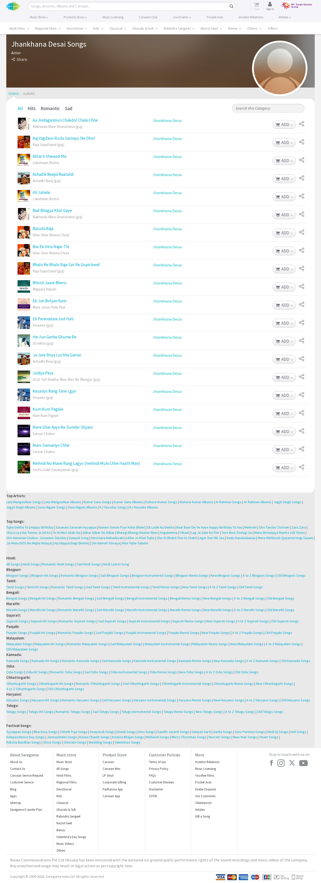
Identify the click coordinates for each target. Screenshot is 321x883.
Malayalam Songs (19, 644)
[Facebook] (271, 763)
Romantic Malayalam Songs (87, 644)
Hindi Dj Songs (277, 731)
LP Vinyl (108, 775)
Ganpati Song (79, 538)
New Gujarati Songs (220, 621)
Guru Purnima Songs (250, 731)
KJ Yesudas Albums (143, 507)
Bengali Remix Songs (185, 598)
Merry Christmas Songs (189, 737)
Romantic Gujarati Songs (77, 621)
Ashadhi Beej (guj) (47, 181)
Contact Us (17, 769)
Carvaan (108, 762)
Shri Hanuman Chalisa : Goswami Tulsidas (36, 538)
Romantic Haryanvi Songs (81, 700)
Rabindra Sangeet (177, 28)
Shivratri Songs (75, 742)
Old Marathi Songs (280, 610)
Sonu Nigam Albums (82, 507)
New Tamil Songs (194, 587)
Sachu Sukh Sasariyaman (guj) (55, 470)
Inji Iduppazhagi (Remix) (71, 543)
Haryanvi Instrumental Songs (155, 700)
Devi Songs (146, 731)
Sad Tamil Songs (98, 587)
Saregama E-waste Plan (26, 809)
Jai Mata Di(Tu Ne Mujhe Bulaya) (29, 543)
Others (253, 28)
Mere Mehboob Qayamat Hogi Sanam (285, 538)
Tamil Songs (15, 587)
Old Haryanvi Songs (295, 700)
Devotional (75, 28)
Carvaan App (111, 796)
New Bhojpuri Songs (225, 575)
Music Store (64, 762)
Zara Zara (299, 527)
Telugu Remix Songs (178, 711)
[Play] (24, 124)
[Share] (302, 124)
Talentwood (203, 803)
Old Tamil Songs (251, 587)
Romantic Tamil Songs (67, 587)
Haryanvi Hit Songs (45, 700)
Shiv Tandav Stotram (274, 527)
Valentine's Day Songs (71, 837)
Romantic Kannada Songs (81, 660)
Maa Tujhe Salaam (135, 543)
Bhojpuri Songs (17, 575)
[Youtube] (303, 763)
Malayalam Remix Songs (210, 644)
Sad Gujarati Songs (112, 621)
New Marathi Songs (217, 610)
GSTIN (153, 796)
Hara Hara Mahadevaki (107, 538)
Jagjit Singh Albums (21, 507)
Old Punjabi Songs (278, 632)
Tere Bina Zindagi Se (237, 532)
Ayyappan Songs (18, 731)
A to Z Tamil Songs (223, 587)
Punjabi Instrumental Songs (146, 632)
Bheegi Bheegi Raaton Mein (137, 532)
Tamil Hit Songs (37, 587)
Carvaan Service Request (26, 775)
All (20, 108)
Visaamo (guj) (43, 325)
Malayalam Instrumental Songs (167, 644)
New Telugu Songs (209, 711)
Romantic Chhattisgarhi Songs (98, 683)
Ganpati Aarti (201, 731)
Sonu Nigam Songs (52, 507)
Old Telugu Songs (270, 711)
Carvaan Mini (111, 769)
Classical (116, 28)
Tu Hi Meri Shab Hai (67, 532)
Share (22, 59)
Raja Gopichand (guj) (48, 144)
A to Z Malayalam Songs (283, 644)
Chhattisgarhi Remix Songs (234, 683)
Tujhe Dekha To (17, 527)
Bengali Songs (17, 598)
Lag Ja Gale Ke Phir (205, 532)
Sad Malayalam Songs (126, 644)
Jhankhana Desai (167, 120)
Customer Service (21, 782)
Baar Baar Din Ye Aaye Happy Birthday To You (209, 527)
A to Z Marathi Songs (249, 610)
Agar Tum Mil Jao (211, 538)
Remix (233, 28)
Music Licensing (205, 769)
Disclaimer (156, 789)
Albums (29, 93)
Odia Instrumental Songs (129, 672)
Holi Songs (298, 731)
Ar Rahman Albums (257, 502)
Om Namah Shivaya (106, 543)
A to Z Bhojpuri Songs (259, 575)
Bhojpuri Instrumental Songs (153, 575)
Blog (13, 789)
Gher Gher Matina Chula (51, 235)
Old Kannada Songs (295, 660)
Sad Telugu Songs (106, 711)
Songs (13, 93)
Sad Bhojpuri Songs (114, 575)
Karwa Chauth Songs (94, 737)
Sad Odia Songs (96, 672)
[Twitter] (292, 763)
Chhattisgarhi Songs (21, 683)
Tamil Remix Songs (166, 587)
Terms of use (157, 762)
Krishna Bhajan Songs (128, 737)
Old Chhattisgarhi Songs (66, 689)
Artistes (200, 809)
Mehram (251, 527)
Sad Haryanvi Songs (116, 700)
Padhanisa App (113, 789)
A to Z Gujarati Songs (253, 621)
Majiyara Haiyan (44, 289)
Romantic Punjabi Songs (76, 632)
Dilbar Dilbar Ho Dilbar (99, 532)
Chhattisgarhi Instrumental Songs (186, 683)
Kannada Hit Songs (45, 660)
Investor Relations (207, 762)
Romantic (50, 108)
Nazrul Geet (210, 28)
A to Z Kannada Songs (262, 660)
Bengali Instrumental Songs (147, 598)
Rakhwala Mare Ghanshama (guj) (58, 126)
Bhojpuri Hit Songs (44, 575)
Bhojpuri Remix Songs (192, 575)
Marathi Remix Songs (185, 610)
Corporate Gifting (114, 782)
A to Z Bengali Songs (249, 598)
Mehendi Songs (157, 737)
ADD (285, 124)
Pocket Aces (203, 782)
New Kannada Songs (229, 660)
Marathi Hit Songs (43, 610)
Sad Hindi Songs (89, 564)
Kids (96, 28)
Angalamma (168, 532)
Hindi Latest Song (116, 564)
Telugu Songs (16, 711)
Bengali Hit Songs (43, 598)
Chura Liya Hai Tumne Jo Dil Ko (28, 532)
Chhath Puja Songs (74, 731)
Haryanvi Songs (17, 700)
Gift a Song (202, 816)
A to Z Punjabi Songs (247, 632)
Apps (13, 796)
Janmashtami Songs (62, 737)
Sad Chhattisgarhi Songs (141, 683)
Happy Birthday (42, 527)
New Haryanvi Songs (229, 700)
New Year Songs (245, 737)
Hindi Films (17, 28)
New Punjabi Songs (216, 632)
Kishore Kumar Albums (196, 502)
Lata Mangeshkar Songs (24, 502)
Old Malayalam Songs (22, 649)
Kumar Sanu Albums (128, 502)
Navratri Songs (220, 737)
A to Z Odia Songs (219, 672)
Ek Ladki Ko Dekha (160, 527)
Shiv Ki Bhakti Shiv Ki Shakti (177, 538)
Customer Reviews (161, 782)
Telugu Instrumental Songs (141, 711)
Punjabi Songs (16, 632)
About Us (16, 762)
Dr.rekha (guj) (43, 343)
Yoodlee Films (204, 775)
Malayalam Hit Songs (49, 644)
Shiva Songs (52, 742)
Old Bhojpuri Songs (291, 575)
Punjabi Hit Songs (42, 632)
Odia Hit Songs (37, 672)
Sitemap (15, 803)
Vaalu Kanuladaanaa (241, 538)
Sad (68, 108)
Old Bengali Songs (280, 598)
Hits (32, 108)
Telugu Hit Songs (41, 711)
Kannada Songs (17, 660)
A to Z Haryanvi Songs (262, 700)
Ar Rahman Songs (228, 502)
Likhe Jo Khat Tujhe (140, 538)
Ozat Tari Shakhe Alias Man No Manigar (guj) (66, 379)
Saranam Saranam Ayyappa (76, 527)
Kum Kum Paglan (45, 415)
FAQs (152, 775)
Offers (273, 28)
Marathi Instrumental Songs (147, 610)
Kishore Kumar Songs (161, 502)
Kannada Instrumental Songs (155, 660)
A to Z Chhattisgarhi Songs (26, 689)
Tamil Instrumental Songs (131, 587)
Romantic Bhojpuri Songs (79, 575)
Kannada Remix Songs (195, 660)
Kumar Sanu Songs (97, 502)
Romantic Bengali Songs (76, 598)
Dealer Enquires (205, 789)
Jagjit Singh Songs (287, 502)
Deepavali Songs (102, 731)
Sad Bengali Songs (110, 598)
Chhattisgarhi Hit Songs (56, 683)
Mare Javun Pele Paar (49, 307)
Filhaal (184, 532)
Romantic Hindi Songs (58, 564)
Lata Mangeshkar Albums (62, 502)
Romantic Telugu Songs (73, 711)
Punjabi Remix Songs (184, 632)
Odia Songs (15, 672)
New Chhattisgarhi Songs (274, 683)
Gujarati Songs (17, 621)
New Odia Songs (191, 672)
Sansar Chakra (44, 433)
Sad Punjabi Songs (109, 632)
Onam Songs (268, 737)
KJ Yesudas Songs (113, 507)
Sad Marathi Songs (110, 610)
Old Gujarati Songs (285, 621)
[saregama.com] (13, 5)
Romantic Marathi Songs (76, 610)
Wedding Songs (100, 742)
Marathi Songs (17, 610)
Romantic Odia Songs (66, 672)
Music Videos (65, 844)
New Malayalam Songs (246, 644)
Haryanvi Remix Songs (195, 700)
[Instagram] (281, 763)
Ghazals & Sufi (143, 28)
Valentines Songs (127, 742)
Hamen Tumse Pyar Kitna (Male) (122, 527)
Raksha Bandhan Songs (23, 742)
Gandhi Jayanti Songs (173, 731)
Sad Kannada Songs (116, 660)
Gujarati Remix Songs (188, 621)
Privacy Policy (158, 769)
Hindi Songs (31, 564)
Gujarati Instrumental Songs (149, 621)
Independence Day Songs (25, 737)
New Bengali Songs (217, 598)
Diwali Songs (126, 731)
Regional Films (46, 28)
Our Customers (205, 796)
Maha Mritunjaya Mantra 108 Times (279, 532)
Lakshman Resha (46, 163)
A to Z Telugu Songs (240, 711)
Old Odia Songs (246, 672)
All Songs (13, 564)
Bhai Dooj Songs (46, 731)
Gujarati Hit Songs (43, 621)
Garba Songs (222, 731)
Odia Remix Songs (163, 672)
